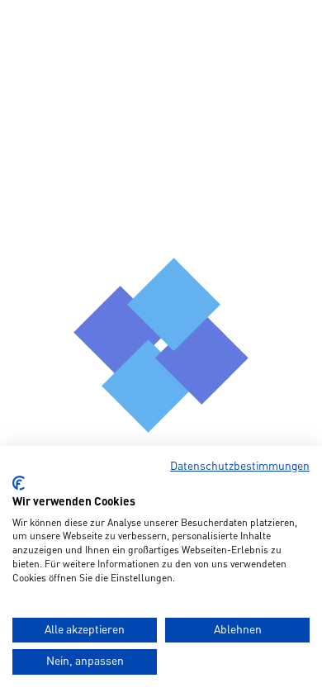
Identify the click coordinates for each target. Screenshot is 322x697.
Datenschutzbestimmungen (240, 466)
